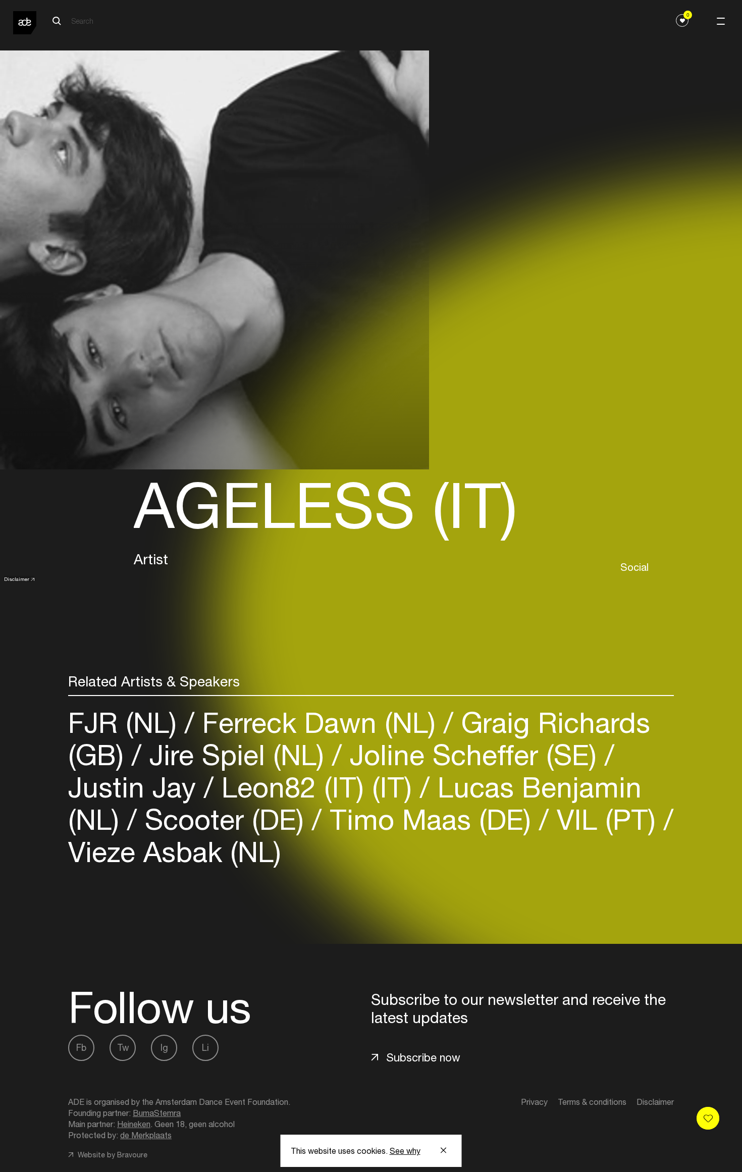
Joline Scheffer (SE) (473, 754)
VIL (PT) (606, 819)
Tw (123, 1047)
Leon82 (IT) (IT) (317, 787)
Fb (81, 1047)
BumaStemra (157, 1112)
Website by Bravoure (111, 1155)
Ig (164, 1047)
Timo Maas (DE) (430, 819)
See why (405, 1150)
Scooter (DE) (224, 819)
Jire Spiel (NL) (236, 754)
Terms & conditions (592, 1101)
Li (205, 1047)
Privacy (534, 1101)
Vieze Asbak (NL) (174, 851)
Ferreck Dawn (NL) (319, 722)
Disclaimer (16, 579)
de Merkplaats (146, 1135)
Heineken (133, 1124)
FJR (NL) (126, 722)
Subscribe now (423, 1057)
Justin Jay (136, 787)
